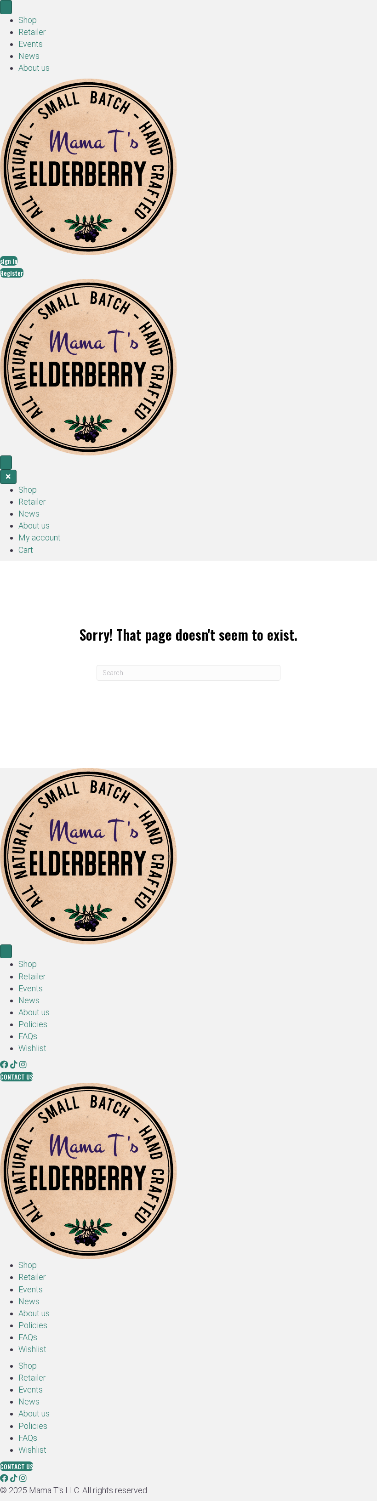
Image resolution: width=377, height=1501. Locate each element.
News (29, 56)
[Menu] (6, 7)
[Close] (8, 477)
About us (34, 68)
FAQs (27, 1036)
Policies (32, 1024)
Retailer (32, 32)
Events (30, 44)
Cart (25, 550)
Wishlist (32, 1048)
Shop (27, 20)
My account (39, 537)
